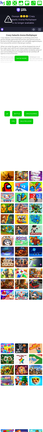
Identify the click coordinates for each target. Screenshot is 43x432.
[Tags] (33, 3)
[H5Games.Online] (3, 3)
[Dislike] (27, 3)
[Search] (8, 3)
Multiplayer (25, 121)
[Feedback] (39, 3)
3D (7, 114)
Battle (17, 114)
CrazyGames (31, 114)
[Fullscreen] (15, 3)
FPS (13, 121)
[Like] (21, 3)
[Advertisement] (21, 86)
